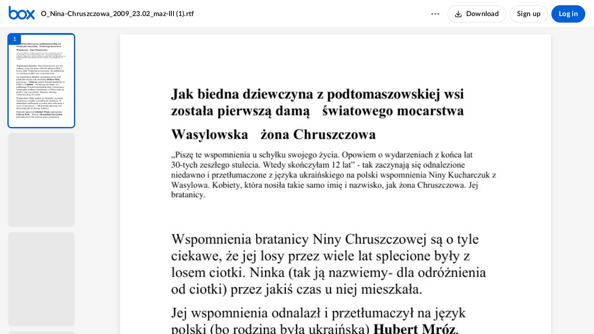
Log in (568, 13)
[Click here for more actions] (435, 14)
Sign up (529, 13)
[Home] (22, 14)
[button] (41, 80)
